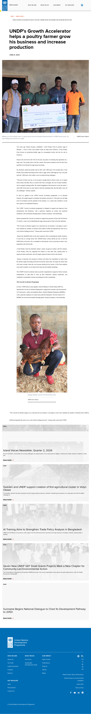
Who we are (32, 5)
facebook (71, 692)
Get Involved (69, 5)
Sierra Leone (14, 5)
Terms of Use (79, 688)
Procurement (12, 688)
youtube (75, 692)
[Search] (82, 662)
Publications (46, 663)
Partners (10, 673)
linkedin (79, 692)
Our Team (11, 663)
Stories (44, 670)
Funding (10, 670)
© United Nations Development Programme (21, 704)
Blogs (44, 673)
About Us (10, 659)
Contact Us (11, 691)
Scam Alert (80, 684)
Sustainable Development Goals (31, 664)
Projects (44, 666)
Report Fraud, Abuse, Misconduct (73, 675)
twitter (67, 692)
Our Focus (28, 659)
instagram (82, 692)
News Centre (46, 659)
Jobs (9, 684)
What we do (45, 5)
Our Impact (57, 5)
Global (82, 5)
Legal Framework (13, 666)
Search (86, 5)
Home (12, 16)
